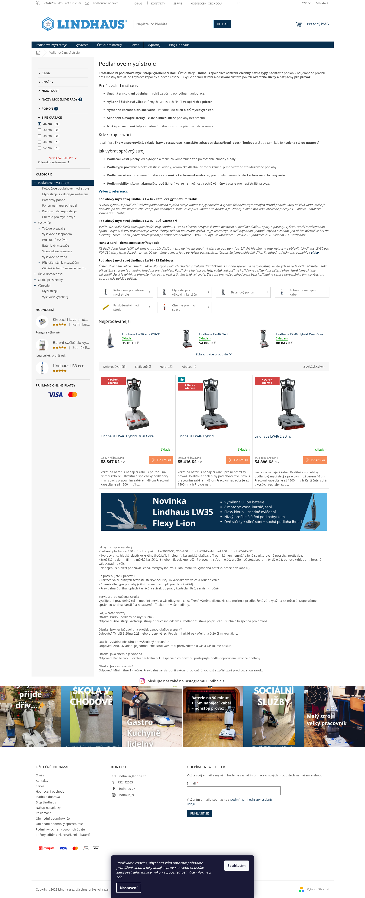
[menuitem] (51, 45)
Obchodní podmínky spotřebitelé (59, 824)
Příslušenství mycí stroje (59, 211)
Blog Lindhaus (46, 802)
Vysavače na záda (54, 257)
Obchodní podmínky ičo (53, 818)
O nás (138, 3)
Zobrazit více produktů (212, 354)
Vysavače (44, 223)
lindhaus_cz (126, 795)
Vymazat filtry (61, 158)
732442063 (125, 782)
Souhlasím (237, 865)
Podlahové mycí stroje (53, 183)
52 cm (50, 148)
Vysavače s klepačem (57, 234)
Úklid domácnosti (50, 274)
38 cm (50, 136)
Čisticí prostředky (50, 280)
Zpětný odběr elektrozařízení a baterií (63, 835)
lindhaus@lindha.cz (132, 776)
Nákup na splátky (48, 808)
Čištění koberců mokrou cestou (64, 268)
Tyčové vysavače (53, 228)
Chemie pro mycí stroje (58, 217)
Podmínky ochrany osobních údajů (60, 829)
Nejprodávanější (114, 367)
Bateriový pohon (53, 200)
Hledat (222, 24)
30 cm (50, 130)
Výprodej (44, 285)
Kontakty (158, 3)
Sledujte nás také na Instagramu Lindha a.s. (186, 680)
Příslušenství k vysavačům (60, 262)
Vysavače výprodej (55, 297)
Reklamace (43, 813)
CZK (304, 3)
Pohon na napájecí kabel (59, 205)
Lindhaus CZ (126, 789)
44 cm (50, 142)
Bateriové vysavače (55, 245)
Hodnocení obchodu (206, 3)
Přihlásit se (199, 813)
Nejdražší (166, 367)
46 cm (50, 124)
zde (119, 877)
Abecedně (189, 367)
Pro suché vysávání (55, 240)
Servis (177, 3)
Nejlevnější (143, 367)
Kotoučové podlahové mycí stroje (65, 188)
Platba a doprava (48, 797)
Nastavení (128, 887)
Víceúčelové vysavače (57, 251)
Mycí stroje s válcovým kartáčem (65, 194)
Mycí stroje (50, 291)
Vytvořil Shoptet (318, 889)
